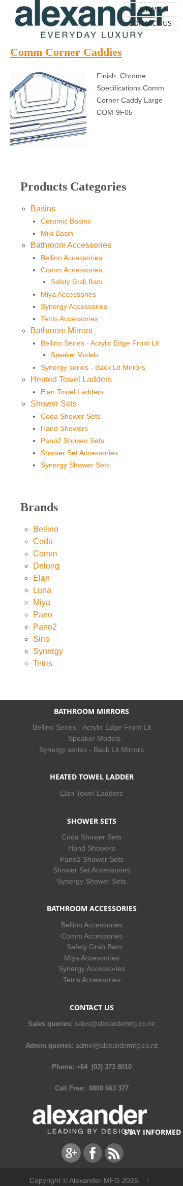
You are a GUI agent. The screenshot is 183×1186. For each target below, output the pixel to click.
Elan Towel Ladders (72, 392)
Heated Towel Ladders (71, 379)
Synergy (48, 651)
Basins (42, 208)
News (150, 9)
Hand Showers (64, 428)
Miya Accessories (68, 294)
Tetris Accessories (69, 319)
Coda (43, 541)
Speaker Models (75, 355)
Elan (41, 578)
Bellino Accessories (71, 258)
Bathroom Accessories (70, 245)
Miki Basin (57, 233)
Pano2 (45, 626)
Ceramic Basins (66, 221)
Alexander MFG (94, 1180)
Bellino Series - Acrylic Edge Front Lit (100, 343)
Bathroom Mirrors (61, 330)
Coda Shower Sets (71, 416)
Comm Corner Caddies (66, 52)
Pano (42, 614)
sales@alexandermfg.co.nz (115, 1023)
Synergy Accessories (74, 306)
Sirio (41, 639)
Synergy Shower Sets (75, 465)
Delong (46, 565)
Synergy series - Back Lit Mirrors (93, 367)
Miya (41, 602)
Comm (45, 553)
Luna (42, 590)
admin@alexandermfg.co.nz (117, 1045)
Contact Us (150, 23)
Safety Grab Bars (76, 282)
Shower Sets (53, 403)
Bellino (45, 529)
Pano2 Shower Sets (72, 440)
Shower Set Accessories (79, 453)
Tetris (42, 663)
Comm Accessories (71, 270)
